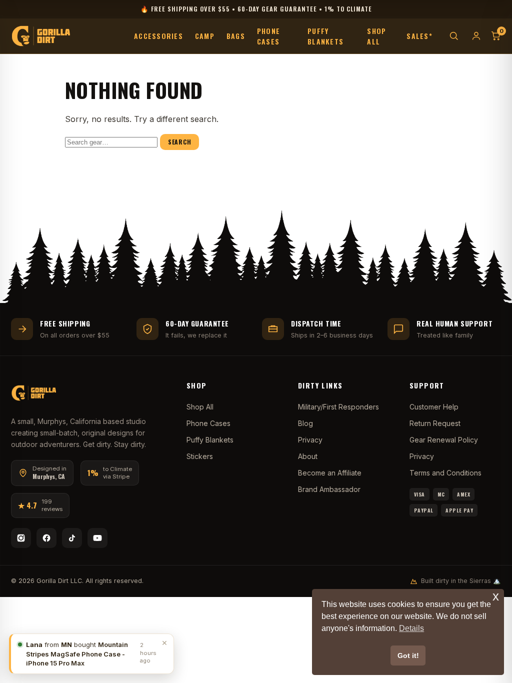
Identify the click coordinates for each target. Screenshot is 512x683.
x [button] (495, 596)
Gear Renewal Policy (444, 440)
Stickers (199, 456)
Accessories (158, 35)
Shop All (376, 36)
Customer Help (434, 406)
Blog (305, 423)
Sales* (419, 35)
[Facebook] (46, 538)
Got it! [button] (408, 656)
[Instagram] (21, 538)
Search (179, 142)
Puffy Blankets (326, 36)
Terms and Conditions (446, 472)
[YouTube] (98, 538)
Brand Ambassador (329, 489)
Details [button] (411, 628)
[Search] (454, 36)
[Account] (476, 35)
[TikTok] (72, 538)
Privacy (310, 440)
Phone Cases (268, 36)
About (308, 456)
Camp (204, 35)
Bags (235, 35)
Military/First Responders (338, 406)
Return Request (435, 423)
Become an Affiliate (330, 472)
